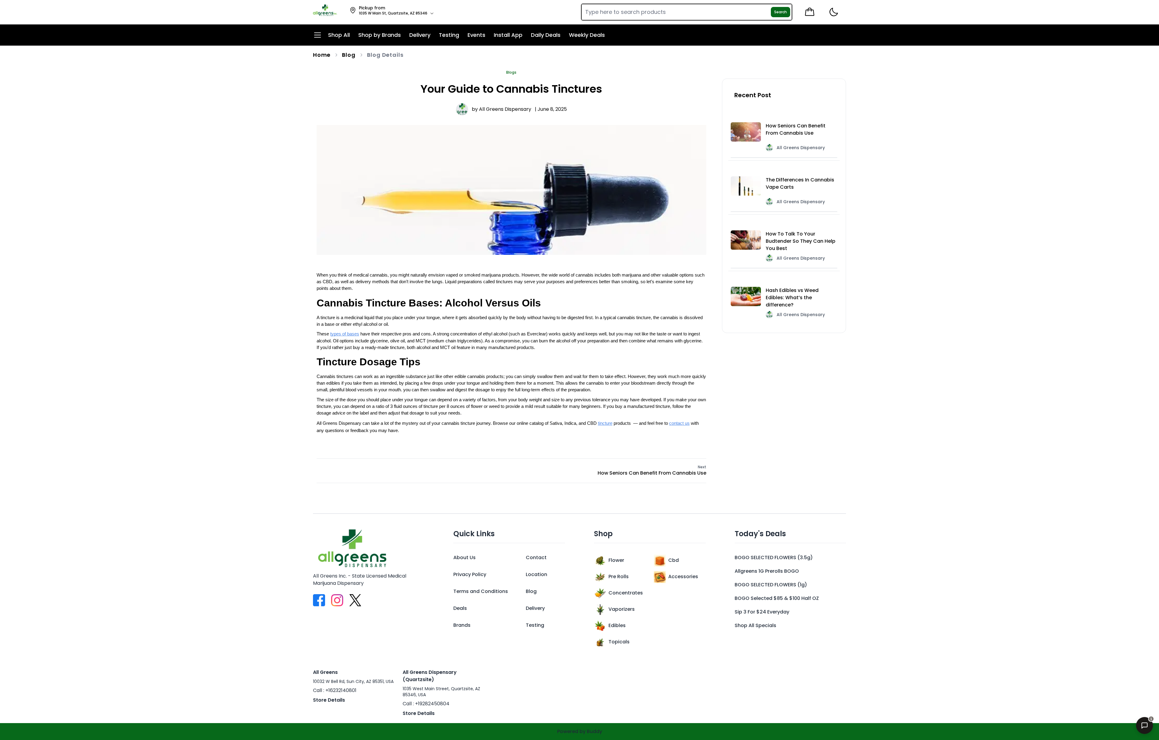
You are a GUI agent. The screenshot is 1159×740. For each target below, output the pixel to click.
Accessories (683, 576)
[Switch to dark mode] (833, 12)
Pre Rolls (618, 576)
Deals (460, 608)
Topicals (619, 641)
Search (780, 11)
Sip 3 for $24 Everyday (762, 611)
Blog (349, 55)
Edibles (617, 625)
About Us (464, 557)
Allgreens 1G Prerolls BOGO (767, 571)
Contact (536, 557)
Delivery (535, 608)
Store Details (329, 700)
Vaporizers (621, 609)
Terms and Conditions (480, 591)
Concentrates (625, 592)
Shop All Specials (755, 625)
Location (536, 574)
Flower (616, 560)
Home (322, 55)
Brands (462, 625)
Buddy (594, 731)
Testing (535, 625)
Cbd (673, 560)
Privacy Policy (469, 574)
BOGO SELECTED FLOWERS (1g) (771, 584)
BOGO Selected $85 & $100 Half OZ (777, 598)
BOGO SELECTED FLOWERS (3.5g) (774, 557)
